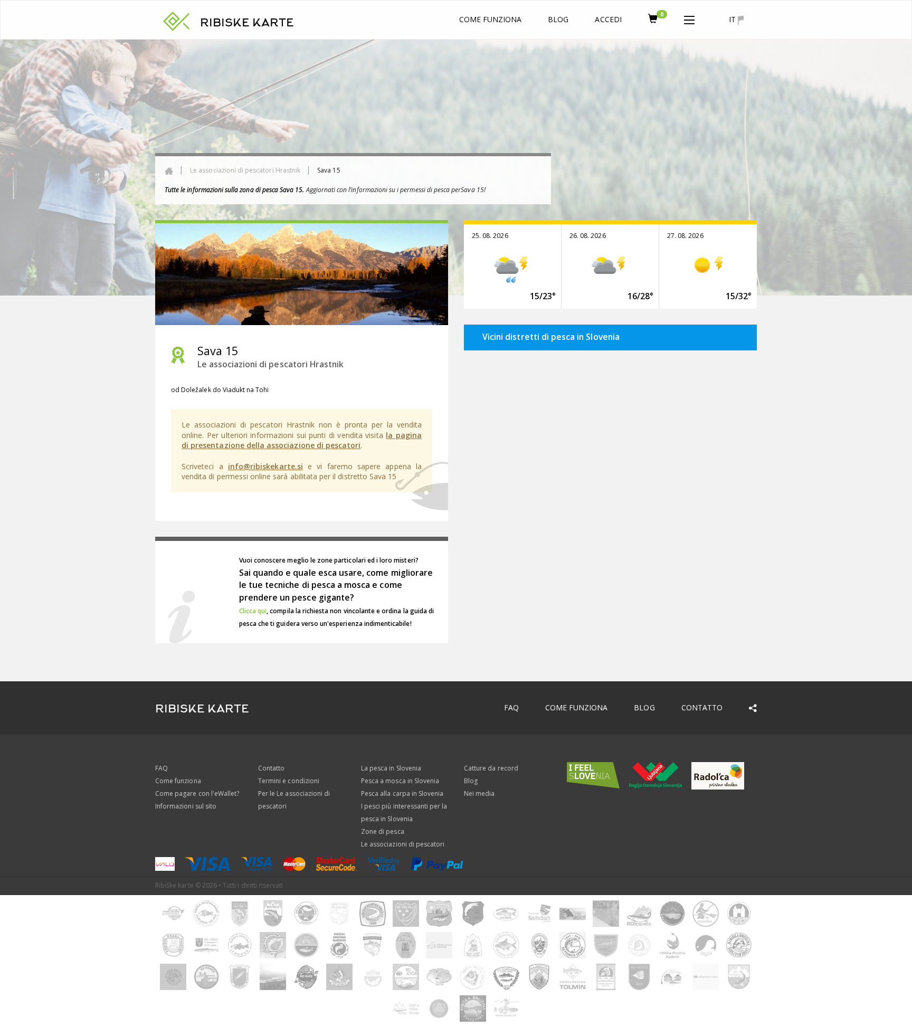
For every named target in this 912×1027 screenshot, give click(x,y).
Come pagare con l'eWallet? (197, 793)
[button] (689, 18)
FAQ (511, 707)
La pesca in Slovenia (391, 768)
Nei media (479, 793)
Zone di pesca (382, 831)
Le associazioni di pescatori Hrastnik (245, 170)
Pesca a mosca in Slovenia (400, 780)
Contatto (702, 707)
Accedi (608, 19)
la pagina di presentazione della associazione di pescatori (302, 440)
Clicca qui (253, 610)
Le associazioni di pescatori (402, 844)
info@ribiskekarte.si (265, 466)
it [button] (733, 19)
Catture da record (491, 768)
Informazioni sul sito (185, 806)
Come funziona (490, 19)
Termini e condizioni (288, 780)
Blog (558, 19)
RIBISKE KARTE (247, 22)
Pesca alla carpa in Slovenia (402, 793)
